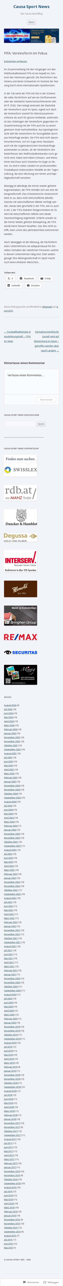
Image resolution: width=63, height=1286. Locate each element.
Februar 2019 (10, 1066)
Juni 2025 (8, 761)
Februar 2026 (10, 729)
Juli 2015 (8, 1239)
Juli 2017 (8, 1143)
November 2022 (12, 886)
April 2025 (9, 769)
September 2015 (12, 1231)
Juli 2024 (8, 805)
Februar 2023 (10, 873)
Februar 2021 (10, 970)
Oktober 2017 (11, 1131)
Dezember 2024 (12, 785)
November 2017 (12, 1127)
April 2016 (9, 1203)
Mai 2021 (8, 958)
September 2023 (12, 845)
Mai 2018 (8, 1103)
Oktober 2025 (11, 745)
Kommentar (46, 399)
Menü (31, 22)
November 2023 (12, 837)
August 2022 (10, 898)
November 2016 (12, 1175)
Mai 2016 (8, 1199)
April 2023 (9, 865)
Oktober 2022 (11, 890)
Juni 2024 (8, 809)
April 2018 (9, 1107)
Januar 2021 (10, 974)
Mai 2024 (8, 813)
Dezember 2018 (12, 1074)
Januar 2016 (10, 1215)
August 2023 (10, 849)
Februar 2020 (10, 1018)
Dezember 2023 (12, 833)
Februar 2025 (10, 777)
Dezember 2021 (12, 930)
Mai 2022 (8, 910)
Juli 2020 (8, 998)
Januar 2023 (10, 877)
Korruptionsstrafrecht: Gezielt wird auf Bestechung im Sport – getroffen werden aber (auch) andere (46, 341)
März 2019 (9, 1062)
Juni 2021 (8, 954)
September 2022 (12, 894)
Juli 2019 (8, 1046)
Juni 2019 (8, 1050)
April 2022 (9, 914)
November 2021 (12, 934)
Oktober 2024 (11, 793)
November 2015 (12, 1223)
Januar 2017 (10, 1167)
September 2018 (12, 1086)
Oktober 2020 (11, 986)
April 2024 (9, 817)
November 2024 (12, 789)
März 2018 (9, 1111)
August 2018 (10, 1090)
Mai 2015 (8, 1247)
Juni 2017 (8, 1147)
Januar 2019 (10, 1070)
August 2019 (10, 1042)
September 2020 (12, 990)
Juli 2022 (8, 902)
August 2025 (10, 753)
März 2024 (9, 821)
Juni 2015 (8, 1243)
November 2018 (12, 1078)
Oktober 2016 (11, 1179)
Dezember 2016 (12, 1171)
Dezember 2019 (12, 1026)
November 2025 (12, 741)
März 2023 (9, 869)
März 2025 (9, 773)
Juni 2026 (8, 713)
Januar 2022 (10, 926)
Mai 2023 (8, 861)
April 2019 (9, 1058)
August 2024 (10, 801)
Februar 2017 (10, 1163)
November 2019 (12, 1030)
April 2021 (9, 962)
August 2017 (10, 1139)
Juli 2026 (8, 709)
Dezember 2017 (12, 1123)
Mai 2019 (8, 1054)
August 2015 (10, 1235)
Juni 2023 (8, 857)
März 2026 (9, 725)
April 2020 (9, 1010)
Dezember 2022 (12, 882)
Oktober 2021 (11, 938)
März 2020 (9, 1014)
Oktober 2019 (11, 1034)
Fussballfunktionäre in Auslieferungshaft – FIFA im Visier (17, 336)
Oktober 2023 (11, 841)
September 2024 (12, 797)
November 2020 (12, 982)
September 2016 (12, 1183)
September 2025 (12, 749)
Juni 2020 (8, 1002)
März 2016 (9, 1207)
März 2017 (9, 1159)
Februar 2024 (10, 825)
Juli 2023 (8, 853)
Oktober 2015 (11, 1227)
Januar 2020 (10, 1022)
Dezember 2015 (12, 1219)
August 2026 (10, 705)
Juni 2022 (8, 906)
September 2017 (12, 1135)
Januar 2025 (10, 781)
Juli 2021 (8, 950)
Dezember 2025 (12, 737)
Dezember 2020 (12, 978)
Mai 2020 (8, 1006)
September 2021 (12, 942)
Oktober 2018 (11, 1082)
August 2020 (10, 994)
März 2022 (9, 918)
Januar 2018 (10, 1119)
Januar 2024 (10, 829)
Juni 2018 (8, 1098)
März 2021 (9, 966)
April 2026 (9, 721)
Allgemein (47, 306)
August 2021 (10, 946)
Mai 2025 (8, 765)
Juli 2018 (8, 1094)
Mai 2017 (8, 1151)
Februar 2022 (10, 922)
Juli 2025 (8, 757)
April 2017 (9, 1155)
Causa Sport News (31, 6)
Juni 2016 (8, 1195)
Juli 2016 (8, 1191)
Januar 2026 (10, 733)
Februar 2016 (10, 1211)
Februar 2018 (10, 1115)
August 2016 (10, 1187)
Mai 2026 (8, 717)
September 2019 (12, 1038)
